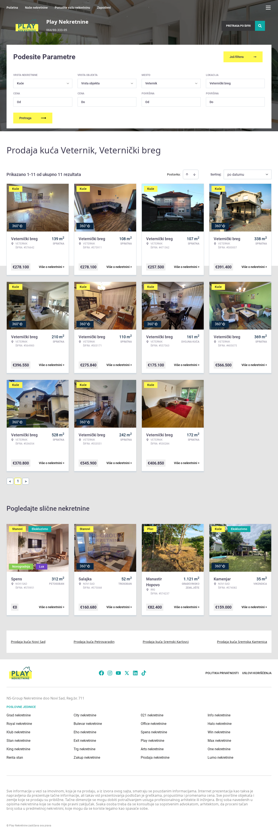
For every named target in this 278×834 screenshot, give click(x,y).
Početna (12, 7)
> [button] (26, 481)
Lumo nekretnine (220, 757)
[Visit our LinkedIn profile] (135, 673)
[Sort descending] (194, 174)
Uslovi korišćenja (256, 673)
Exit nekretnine (85, 741)
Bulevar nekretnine (88, 724)
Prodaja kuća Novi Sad (28, 641)
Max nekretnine (219, 741)
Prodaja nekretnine (155, 757)
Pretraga (25, 118)
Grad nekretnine (19, 715)
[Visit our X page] (126, 673)
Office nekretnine (153, 724)
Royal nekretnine (19, 724)
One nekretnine (219, 749)
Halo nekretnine (220, 724)
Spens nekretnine (154, 732)
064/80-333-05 (56, 30)
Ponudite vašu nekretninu (72, 7)
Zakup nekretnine (87, 757)
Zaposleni (104, 7)
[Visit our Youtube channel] (118, 673)
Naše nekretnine (36, 7)
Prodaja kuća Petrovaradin (94, 641)
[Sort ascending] (187, 174)
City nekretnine (85, 715)
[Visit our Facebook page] (101, 673)
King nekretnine (18, 749)
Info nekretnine (219, 715)
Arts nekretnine (152, 749)
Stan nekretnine (18, 741)
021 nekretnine (152, 715)
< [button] (10, 481)
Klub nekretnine (18, 732)
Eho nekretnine (85, 732)
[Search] (260, 26)
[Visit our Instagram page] (110, 673)
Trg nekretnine (84, 749)
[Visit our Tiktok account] (143, 673)
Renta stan (15, 757)
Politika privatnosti (222, 673)
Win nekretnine (219, 732)
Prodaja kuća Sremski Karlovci (166, 641)
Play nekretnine (152, 741)
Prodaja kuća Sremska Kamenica (242, 641)
